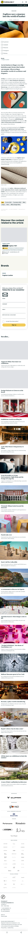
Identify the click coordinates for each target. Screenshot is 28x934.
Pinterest (5, 47)
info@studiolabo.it (6, 909)
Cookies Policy (10, 927)
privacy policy (15, 321)
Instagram (6, 50)
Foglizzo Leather (5, 59)
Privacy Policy (4, 927)
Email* (4, 309)
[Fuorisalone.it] (7, 2)
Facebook (5, 42)
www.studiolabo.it (6, 911)
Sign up (14, 325)
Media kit (3, 914)
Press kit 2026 (4, 916)
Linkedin (5, 45)
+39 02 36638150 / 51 (6, 908)
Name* (3, 298)
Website (5, 53)
